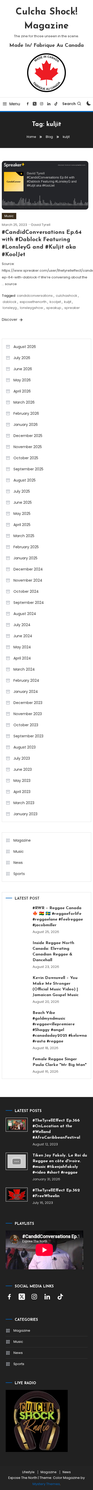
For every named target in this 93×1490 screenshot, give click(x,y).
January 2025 (25, 558)
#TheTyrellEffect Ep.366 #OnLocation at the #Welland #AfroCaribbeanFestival (56, 1129)
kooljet (55, 301)
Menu (14, 104)
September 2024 (28, 602)
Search (69, 103)
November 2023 (27, 713)
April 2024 (22, 658)
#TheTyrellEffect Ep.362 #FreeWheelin (56, 1193)
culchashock (66, 295)
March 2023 (23, 802)
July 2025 (21, 491)
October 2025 (25, 458)
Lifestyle (28, 1472)
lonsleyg (10, 307)
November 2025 (27, 446)
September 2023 (28, 736)
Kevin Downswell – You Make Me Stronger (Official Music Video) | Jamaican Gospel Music (56, 986)
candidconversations (35, 295)
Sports (19, 873)
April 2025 (21, 524)
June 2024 (22, 636)
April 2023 (21, 791)
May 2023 (21, 780)
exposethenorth (33, 301)
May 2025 (21, 513)
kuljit (67, 301)
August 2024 (24, 613)
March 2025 (23, 535)
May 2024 (22, 647)
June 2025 (22, 502)
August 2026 (24, 346)
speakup (53, 307)
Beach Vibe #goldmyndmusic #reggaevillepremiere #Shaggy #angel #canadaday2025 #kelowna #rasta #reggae (60, 1027)
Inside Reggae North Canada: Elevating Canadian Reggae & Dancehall (53, 951)
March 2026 (24, 402)
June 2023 (22, 769)
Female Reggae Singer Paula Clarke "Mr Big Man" (60, 1062)
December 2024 (28, 569)
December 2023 (27, 702)
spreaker (72, 307)
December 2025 (27, 435)
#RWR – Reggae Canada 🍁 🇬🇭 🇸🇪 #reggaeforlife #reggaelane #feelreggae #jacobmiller (58, 916)
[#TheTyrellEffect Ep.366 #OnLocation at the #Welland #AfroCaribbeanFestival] (17, 1125)
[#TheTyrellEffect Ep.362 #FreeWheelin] (17, 1195)
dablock (10, 301)
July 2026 (21, 357)
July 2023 (21, 758)
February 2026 (26, 413)
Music (9, 216)
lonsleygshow (31, 307)
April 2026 (22, 391)
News (18, 862)
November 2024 (27, 580)
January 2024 (25, 691)
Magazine (22, 840)
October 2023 (25, 725)
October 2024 (26, 591)
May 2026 (22, 380)
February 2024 (26, 680)
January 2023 (25, 814)
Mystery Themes (46, 1483)
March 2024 (24, 669)
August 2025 (24, 480)
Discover (10, 319)
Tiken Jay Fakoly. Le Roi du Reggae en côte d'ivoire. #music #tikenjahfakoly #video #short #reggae (60, 1164)
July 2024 (21, 624)
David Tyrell (40, 224)
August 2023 (24, 747)
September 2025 (28, 469)
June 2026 (22, 369)
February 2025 (26, 547)
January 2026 (25, 424)
